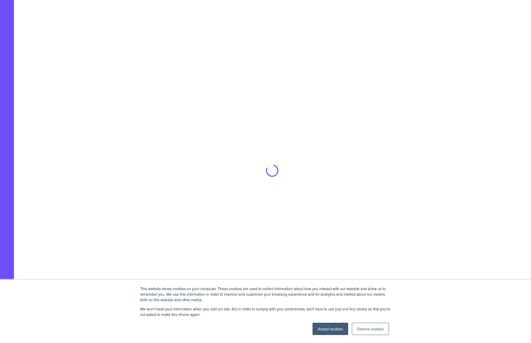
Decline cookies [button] (370, 328)
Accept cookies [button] (330, 328)
